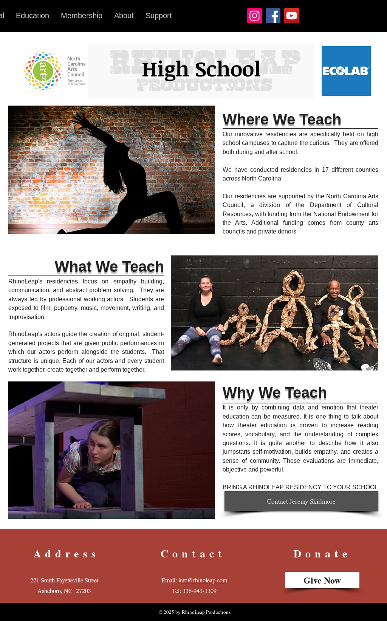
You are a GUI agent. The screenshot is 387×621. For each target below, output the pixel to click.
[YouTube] (291, 15)
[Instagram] (254, 15)
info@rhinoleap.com (202, 580)
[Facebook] (273, 15)
